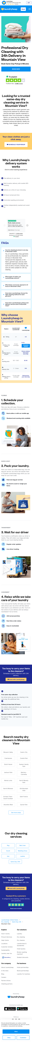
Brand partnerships (23, 970)
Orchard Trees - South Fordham (8, 797)
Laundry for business (23, 974)
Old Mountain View (24, 789)
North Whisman (8, 788)
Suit (8, 856)
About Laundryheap (7, 967)
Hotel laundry (21, 949)
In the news (4, 970)
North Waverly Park (23, 781)
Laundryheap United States (9, 920)
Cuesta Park (24, 758)
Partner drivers (6, 980)
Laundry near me (6, 953)
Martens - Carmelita (24, 773)
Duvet (8, 851)
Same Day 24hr (15, 861)
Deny (8, 1037)
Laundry (19, 933)
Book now (16, 69)
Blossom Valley (8, 752)
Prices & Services (6, 937)
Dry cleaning (5, 922)
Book (23, 9)
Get (29, 2)
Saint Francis (24, 796)
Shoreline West (8, 804)
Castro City (23, 752)
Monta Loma (8, 780)
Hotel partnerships (23, 967)
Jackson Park (8, 772)
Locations (4, 943)
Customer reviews (7, 947)
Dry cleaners (21, 940)
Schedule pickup (25, 345)
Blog (2, 974)
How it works (5, 933)
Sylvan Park (23, 804)
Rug (8, 845)
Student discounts (22, 957)
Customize (23, 1037)
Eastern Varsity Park (24, 765)
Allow (16, 1031)
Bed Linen (23, 845)
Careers (3, 977)
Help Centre (5, 940)
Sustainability (5, 950)
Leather (22, 856)
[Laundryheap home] (9, 9)
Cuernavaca (8, 758)
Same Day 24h (16, 922)
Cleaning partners (6, 984)
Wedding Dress (22, 851)
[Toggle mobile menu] (29, 9)
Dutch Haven (8, 764)
